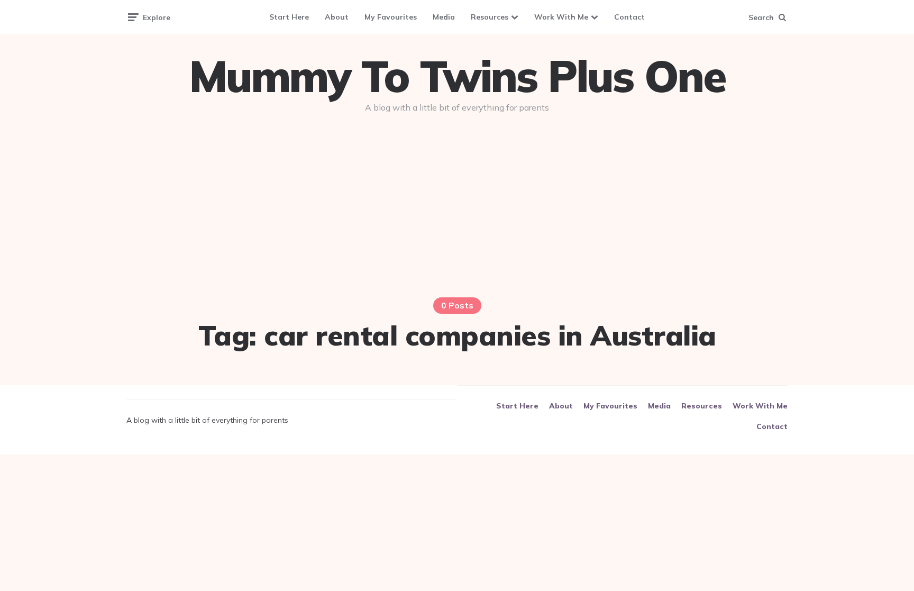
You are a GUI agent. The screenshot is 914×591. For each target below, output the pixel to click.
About (337, 17)
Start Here (289, 17)
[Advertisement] (457, 202)
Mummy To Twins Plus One (457, 76)
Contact (629, 17)
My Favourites (390, 17)
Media (444, 17)
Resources (489, 17)
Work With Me (561, 17)
